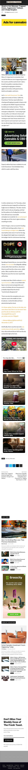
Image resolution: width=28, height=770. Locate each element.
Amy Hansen (4, 543)
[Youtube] (21, 756)
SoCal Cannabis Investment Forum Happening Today (13, 646)
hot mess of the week (10, 458)
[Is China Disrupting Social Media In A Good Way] (5, 568)
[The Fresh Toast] (14, 2)
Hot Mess (3, 15)
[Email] (17, 72)
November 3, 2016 (6, 322)
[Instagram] (10, 756)
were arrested (10, 264)
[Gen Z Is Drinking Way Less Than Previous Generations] (14, 529)
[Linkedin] (14, 72)
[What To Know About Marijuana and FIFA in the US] (5, 554)
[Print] (20, 72)
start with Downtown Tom (12, 95)
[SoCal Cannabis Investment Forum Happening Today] (14, 634)
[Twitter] (10, 72)
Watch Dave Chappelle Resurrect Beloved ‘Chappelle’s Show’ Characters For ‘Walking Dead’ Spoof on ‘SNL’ (21, 477)
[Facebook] (7, 72)
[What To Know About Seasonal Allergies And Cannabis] (5, 561)
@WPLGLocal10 (11, 314)
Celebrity (12, 679)
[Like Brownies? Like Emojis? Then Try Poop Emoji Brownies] (5, 678)
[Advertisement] (14, 42)
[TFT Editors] (2, 12)
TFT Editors (7, 12)
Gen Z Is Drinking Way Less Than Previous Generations (12, 541)
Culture (12, 555)
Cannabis (4, 537)
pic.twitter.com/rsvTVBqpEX (9, 316)
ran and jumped (22, 217)
